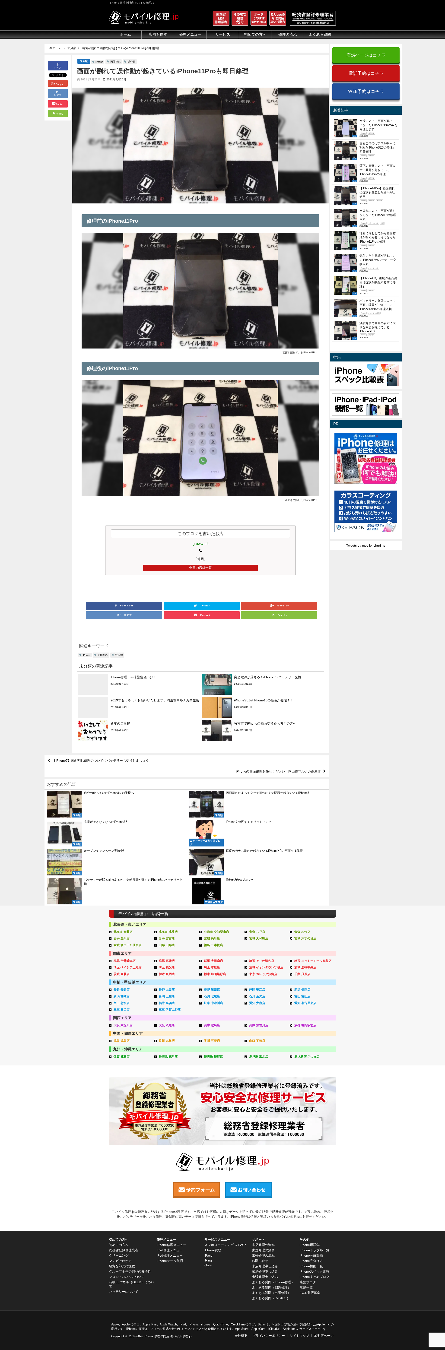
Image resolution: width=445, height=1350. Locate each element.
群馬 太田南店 (213, 961)
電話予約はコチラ (366, 73)
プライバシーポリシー (268, 1335)
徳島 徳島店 (122, 1041)
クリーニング (118, 1255)
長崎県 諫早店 (168, 1056)
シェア (57, 68)
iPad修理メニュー (170, 1250)
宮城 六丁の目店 (305, 938)
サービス (222, 34)
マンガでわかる (120, 1261)
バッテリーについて (123, 1291)
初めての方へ (118, 1245)
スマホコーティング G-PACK (225, 1245)
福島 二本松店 (213, 945)
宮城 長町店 (212, 938)
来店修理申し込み (265, 1266)
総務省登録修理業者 (123, 1250)
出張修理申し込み (265, 1277)
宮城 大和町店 (258, 938)
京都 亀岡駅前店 (305, 1025)
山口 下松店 (257, 1041)
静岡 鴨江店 (257, 989)
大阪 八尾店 (167, 1025)
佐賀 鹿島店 (122, 1056)
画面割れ (115, 61)
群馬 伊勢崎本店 (125, 961)
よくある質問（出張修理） (271, 1293)
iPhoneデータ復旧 (170, 1261)
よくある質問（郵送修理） (271, 1287)
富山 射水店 (122, 1003)
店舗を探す (158, 34)
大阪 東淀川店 (123, 1025)
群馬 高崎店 (167, 961)
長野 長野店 (122, 989)
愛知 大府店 (257, 1003)
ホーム (125, 34)
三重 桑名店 (122, 1009)
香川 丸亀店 (167, 1041)
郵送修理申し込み (265, 1271)
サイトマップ (299, 1335)
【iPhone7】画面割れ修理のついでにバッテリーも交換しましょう (100, 760)
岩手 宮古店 (167, 938)
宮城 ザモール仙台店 (128, 945)
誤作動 (131, 61)
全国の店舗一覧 (200, 567)
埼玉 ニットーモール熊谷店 (312, 961)
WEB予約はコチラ (366, 91)
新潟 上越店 (167, 996)
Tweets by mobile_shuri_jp (365, 545)
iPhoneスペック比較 (314, 1271)
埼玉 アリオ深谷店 (261, 961)
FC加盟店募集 (310, 1293)
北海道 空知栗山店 (216, 932)
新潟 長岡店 (302, 989)
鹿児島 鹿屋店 (213, 1056)
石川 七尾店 (212, 996)
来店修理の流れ (263, 1245)
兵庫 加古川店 (258, 1025)
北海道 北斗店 (168, 932)
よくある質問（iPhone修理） (273, 1282)
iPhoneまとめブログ (314, 1277)
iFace (208, 1255)
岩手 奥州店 (122, 938)
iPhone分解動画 (311, 1255)
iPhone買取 (212, 1250)
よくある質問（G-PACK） (271, 1298)
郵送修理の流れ (263, 1250)
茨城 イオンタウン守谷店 (266, 967)
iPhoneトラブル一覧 (314, 1250)
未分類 (84, 61)
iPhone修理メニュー (171, 1245)
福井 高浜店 (167, 1003)
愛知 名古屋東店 (305, 1003)
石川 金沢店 (257, 996)
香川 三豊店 (212, 1041)
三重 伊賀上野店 (170, 1009)
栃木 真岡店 (167, 974)
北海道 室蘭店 (123, 932)
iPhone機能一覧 (311, 1266)
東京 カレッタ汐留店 (263, 974)
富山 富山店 (302, 996)
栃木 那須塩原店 (215, 974)
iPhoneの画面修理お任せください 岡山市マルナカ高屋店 (278, 771)
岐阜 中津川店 (213, 1003)
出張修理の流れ (263, 1255)
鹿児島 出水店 (258, 1056)
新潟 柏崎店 (122, 996)
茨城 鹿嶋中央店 (305, 967)
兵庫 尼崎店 (212, 1025)
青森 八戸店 (257, 932)
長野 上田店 (167, 989)
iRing (208, 1260)
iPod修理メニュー (170, 1255)
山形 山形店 (167, 945)
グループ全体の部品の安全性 (130, 1271)
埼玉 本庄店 (212, 967)
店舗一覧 (306, 1287)
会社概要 (241, 1335)
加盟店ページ (324, 1335)
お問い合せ (260, 1261)
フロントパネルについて (127, 1277)
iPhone (99, 61)
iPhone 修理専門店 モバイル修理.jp (167, 1336)
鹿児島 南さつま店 (306, 1056)
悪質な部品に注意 (122, 1266)
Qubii (208, 1265)
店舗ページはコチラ (366, 55)
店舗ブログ (308, 1282)
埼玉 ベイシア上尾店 (128, 967)
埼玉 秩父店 (167, 967)
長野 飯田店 (212, 989)
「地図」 (200, 559)
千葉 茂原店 (302, 974)
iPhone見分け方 (311, 1261)
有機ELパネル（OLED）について (131, 1284)
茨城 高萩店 (122, 974)
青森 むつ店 (302, 932)
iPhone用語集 (310, 1245)
